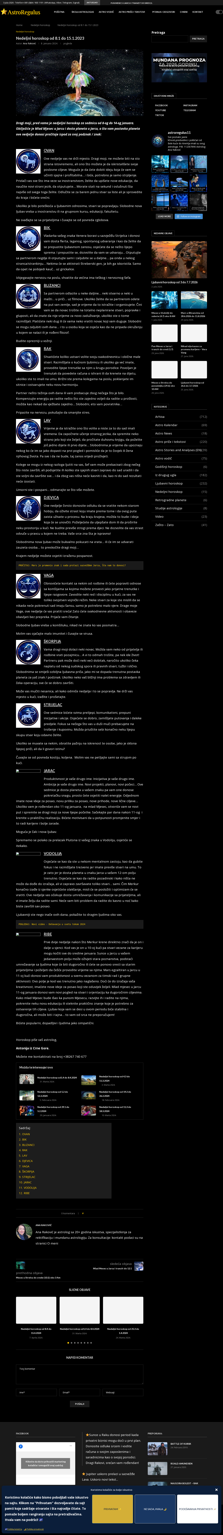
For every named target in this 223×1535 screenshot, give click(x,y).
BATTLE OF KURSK (181, 1443)
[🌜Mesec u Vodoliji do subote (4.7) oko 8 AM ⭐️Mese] (160, 164)
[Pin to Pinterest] (96, 1213)
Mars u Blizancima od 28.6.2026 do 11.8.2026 (193, 314)
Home (19, 25)
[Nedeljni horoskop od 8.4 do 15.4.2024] (36, 1310)
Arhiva (181, 417)
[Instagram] (207, 2)
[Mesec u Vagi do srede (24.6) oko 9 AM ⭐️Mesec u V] (198, 183)
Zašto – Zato (181, 525)
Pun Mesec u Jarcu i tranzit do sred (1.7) (162, 348)
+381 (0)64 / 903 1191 (33, 2)
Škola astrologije (83, 12)
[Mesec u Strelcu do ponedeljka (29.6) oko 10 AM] (164, 369)
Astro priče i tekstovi (132, 12)
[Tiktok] (219, 2)
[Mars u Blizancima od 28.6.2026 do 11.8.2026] (194, 300)
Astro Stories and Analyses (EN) (181, 450)
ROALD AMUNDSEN (181, 1463)
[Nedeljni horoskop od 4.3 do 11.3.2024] (88, 1080)
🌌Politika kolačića (13, 1529)
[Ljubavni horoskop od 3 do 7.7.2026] (179, 259)
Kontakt (197, 12)
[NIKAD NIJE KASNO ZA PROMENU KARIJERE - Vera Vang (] (198, 164)
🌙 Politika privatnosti (34, 1529)
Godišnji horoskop (181, 467)
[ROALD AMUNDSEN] (157, 1468)
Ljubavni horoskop (181, 483)
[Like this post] (85, 1213)
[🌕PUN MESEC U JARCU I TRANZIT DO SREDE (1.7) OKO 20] (179, 164)
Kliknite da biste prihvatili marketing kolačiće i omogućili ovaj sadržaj (179, 67)
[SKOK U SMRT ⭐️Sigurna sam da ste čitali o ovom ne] (198, 202)
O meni (184, 12)
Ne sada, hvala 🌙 (155, 1509)
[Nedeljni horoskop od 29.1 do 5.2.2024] (26, 1111)
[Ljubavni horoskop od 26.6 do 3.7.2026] (194, 369)
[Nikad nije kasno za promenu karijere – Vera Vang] (194, 333)
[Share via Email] (99, 1213)
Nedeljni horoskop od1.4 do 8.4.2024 (57, 1077)
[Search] (212, 11)
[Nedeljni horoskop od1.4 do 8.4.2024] (26, 1079)
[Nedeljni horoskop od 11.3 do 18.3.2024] (88, 1111)
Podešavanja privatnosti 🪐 (197, 1509)
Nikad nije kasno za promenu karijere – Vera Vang (138, 3)
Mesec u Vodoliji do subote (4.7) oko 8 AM (163, 314)
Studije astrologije (181, 508)
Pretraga (158, 32)
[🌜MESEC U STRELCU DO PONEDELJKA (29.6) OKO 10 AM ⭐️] (160, 183)
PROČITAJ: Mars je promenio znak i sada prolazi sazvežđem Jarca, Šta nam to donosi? (72, 565)
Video (181, 516)
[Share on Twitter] (93, 1213)
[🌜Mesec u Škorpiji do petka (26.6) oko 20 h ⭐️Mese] (179, 183)
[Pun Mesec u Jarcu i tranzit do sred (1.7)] (164, 333)
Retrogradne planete (181, 500)
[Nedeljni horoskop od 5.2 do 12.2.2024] (26, 1095)
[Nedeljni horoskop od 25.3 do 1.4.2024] (123, 1310)
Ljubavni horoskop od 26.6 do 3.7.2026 (192, 384)
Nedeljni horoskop (40, 25)
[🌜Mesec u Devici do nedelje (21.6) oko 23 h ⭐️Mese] (160, 202)
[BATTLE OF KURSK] (157, 1448)
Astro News (181, 433)
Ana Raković (29, 43)
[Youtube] (211, 2)
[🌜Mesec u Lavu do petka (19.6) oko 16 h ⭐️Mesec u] (179, 202)
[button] (216, 1489)
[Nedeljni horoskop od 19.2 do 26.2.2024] (88, 1095)
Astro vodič (106, 12)
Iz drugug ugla (181, 475)
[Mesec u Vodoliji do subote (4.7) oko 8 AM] (164, 300)
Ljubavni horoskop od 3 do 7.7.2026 (174, 282)
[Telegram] (215, 2)
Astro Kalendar (181, 425)
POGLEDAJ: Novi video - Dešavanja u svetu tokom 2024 (52, 924)
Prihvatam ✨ (112, 1509)
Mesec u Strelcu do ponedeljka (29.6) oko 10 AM (163, 385)
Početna (59, 12)
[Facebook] (204, 2)
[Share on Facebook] (89, 1213)
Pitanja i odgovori (163, 12)
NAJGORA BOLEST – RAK (184, 1483)
